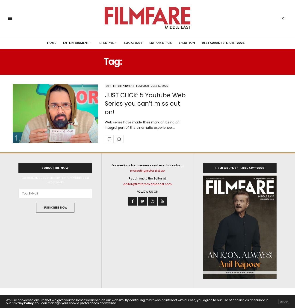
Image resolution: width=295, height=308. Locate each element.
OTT (108, 86)
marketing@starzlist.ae (147, 170)
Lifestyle (106, 43)
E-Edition (187, 43)
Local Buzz (133, 43)
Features (142, 86)
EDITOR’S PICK (160, 43)
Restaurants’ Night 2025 (223, 43)
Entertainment (76, 43)
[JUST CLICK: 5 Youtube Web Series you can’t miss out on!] (55, 113)
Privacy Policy (23, 303)
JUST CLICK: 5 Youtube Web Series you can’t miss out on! (145, 103)
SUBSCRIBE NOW (55, 207)
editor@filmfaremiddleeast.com (147, 184)
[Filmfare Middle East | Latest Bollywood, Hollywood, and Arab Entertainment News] (147, 18)
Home (51, 43)
